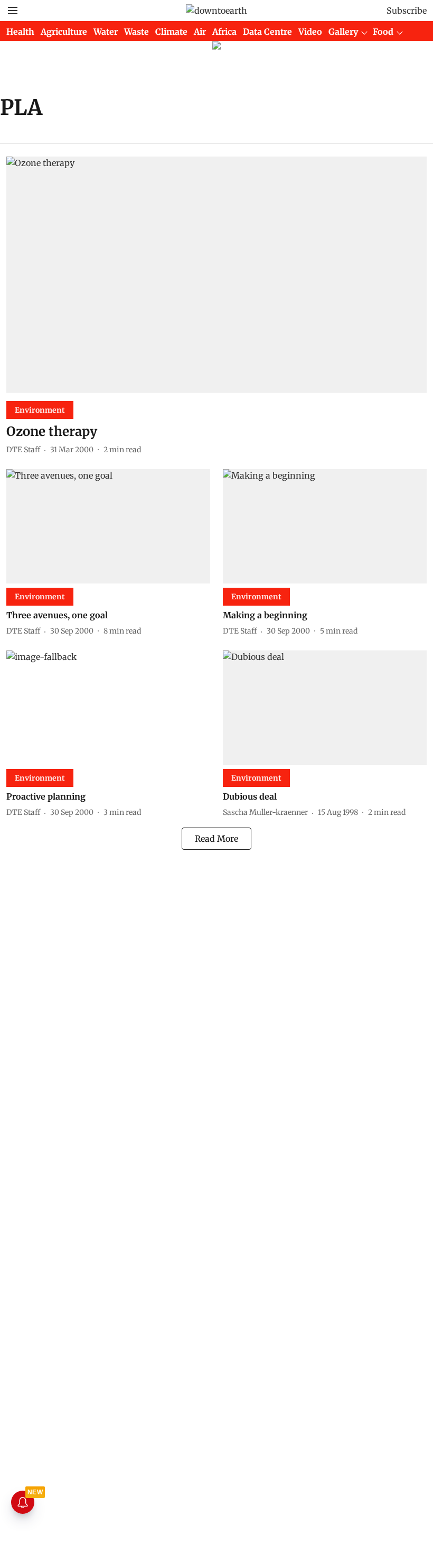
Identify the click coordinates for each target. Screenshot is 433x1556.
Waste (136, 31)
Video (310, 31)
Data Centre (267, 31)
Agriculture (64, 31)
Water (105, 31)
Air (200, 31)
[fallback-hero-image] (216, 275)
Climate (171, 31)
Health (20, 31)
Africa (224, 31)
